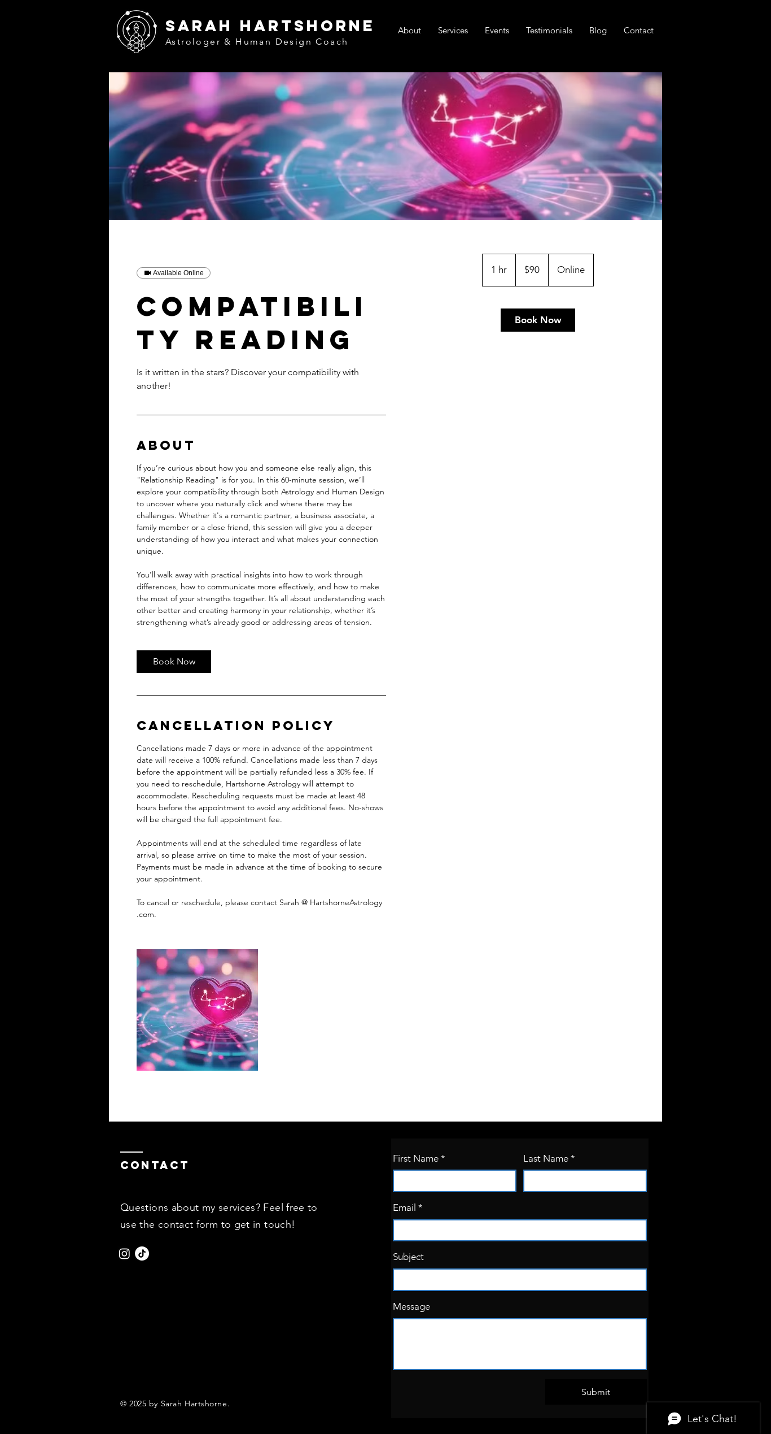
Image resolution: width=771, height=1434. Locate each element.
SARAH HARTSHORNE (270, 25)
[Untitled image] (197, 1010)
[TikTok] (142, 1253)
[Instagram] (124, 1253)
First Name (419, 1158)
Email (408, 1207)
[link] (174, 661)
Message (411, 1306)
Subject (408, 1256)
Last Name (549, 1158)
